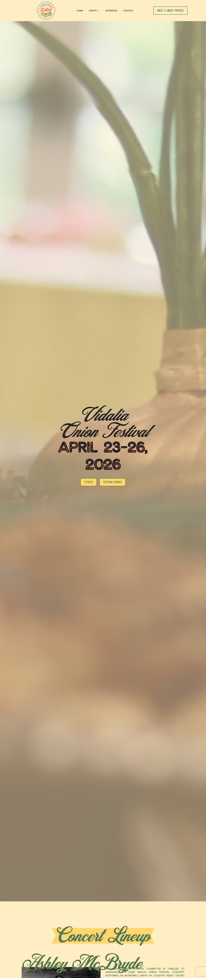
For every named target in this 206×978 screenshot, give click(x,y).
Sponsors (111, 10)
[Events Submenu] (100, 10)
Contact (128, 10)
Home (80, 10)
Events (93, 10)
